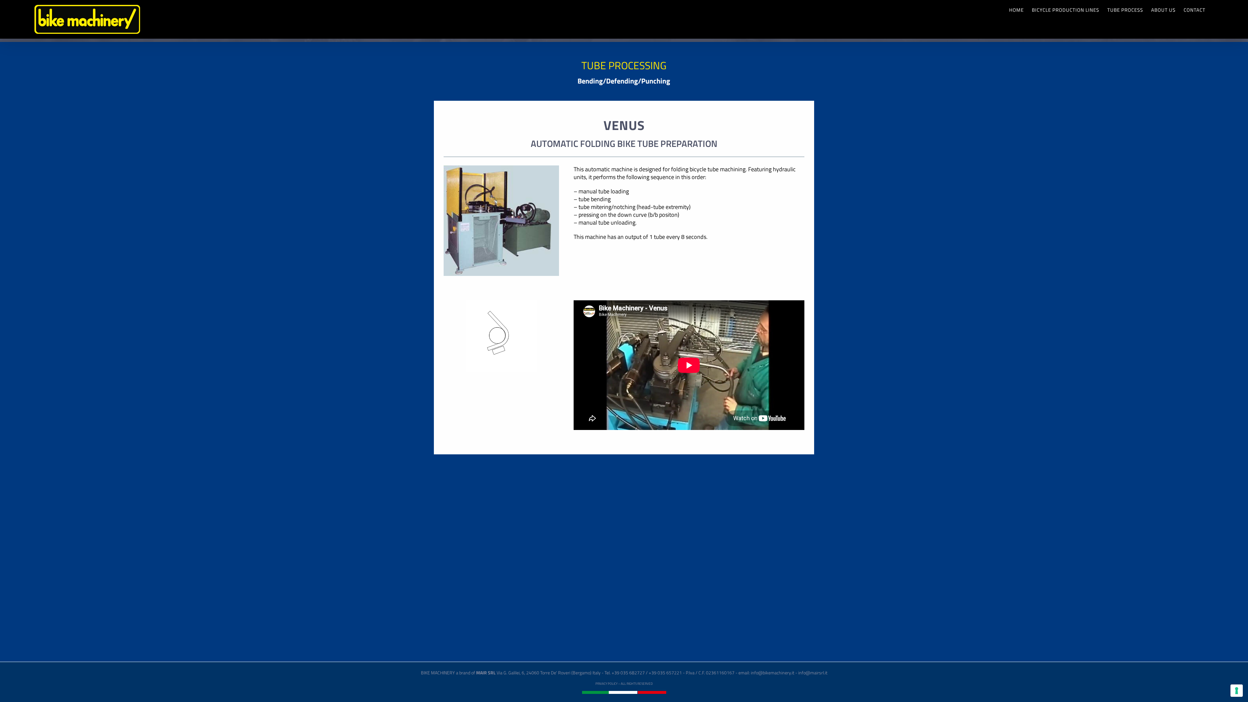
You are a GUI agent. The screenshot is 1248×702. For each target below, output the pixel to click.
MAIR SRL (486, 672)
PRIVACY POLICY (606, 683)
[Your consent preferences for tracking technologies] (1236, 690)
